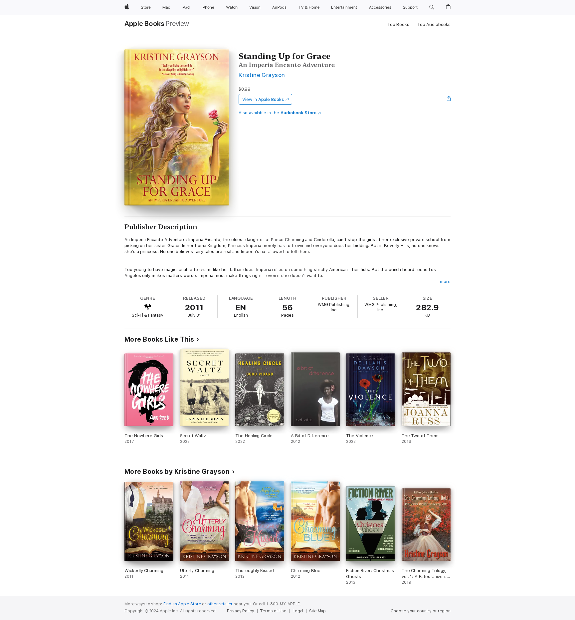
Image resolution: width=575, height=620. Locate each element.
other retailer (220, 604)
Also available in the (277, 112)
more (445, 281)
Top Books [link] (398, 24)
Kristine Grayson (262, 74)
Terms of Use (273, 611)
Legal (297, 611)
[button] (432, 7)
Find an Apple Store (182, 604)
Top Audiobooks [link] (434, 24)
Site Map (317, 611)
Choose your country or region (421, 611)
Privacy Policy (240, 611)
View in (263, 99)
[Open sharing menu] (449, 99)
